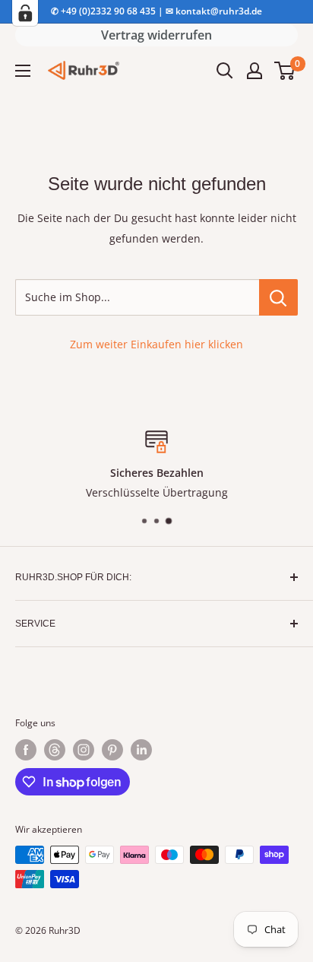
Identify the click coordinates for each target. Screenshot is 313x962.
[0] (285, 71)
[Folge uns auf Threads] (54, 749)
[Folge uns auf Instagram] (83, 749)
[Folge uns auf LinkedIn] (141, 749)
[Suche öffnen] (225, 70)
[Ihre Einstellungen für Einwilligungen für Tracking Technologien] (25, 13)
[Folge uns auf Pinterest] (112, 749)
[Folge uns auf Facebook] (25, 749)
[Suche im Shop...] (278, 297)
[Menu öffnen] (22, 71)
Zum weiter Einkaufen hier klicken (156, 344)
